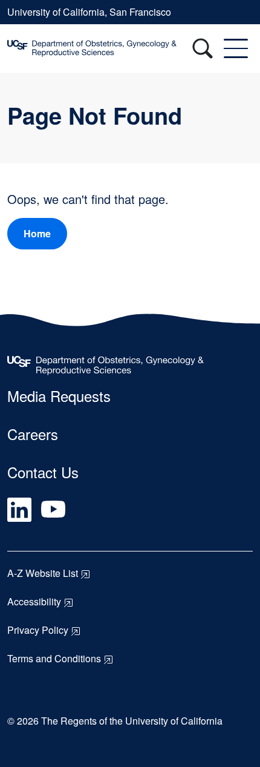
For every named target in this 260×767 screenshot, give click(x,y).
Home (37, 233)
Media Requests (59, 395)
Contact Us (43, 471)
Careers (32, 433)
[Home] (113, 48)
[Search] (202, 48)
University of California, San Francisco (89, 12)
